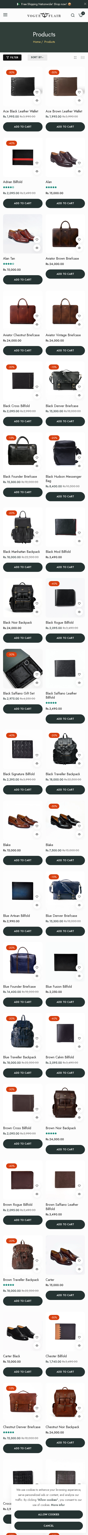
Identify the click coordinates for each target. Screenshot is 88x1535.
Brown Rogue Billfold (17, 1205)
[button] (37, 92)
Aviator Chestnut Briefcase (21, 335)
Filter (14, 57)
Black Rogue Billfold (59, 623)
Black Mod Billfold (58, 552)
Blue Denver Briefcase (61, 916)
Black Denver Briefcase (62, 406)
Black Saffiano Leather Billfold (61, 695)
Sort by (36, 57)
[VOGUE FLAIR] (44, 15)
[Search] (72, 15)
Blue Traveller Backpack (19, 1057)
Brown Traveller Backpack (21, 1280)
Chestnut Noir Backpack (62, 1427)
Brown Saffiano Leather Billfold (62, 1207)
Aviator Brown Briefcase (62, 259)
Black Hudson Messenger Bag (63, 479)
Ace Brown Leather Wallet (64, 111)
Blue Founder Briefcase (19, 987)
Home (37, 42)
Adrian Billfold (12, 182)
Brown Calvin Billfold (60, 1057)
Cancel (49, 1526)
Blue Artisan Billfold (16, 916)
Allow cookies (48, 1514)
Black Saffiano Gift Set (18, 693)
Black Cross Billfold (16, 406)
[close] (85, 4)
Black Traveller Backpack (63, 774)
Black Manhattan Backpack (21, 552)
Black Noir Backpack (17, 623)
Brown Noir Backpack (61, 1128)
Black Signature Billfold (19, 774)
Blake (7, 845)
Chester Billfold (56, 1356)
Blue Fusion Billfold (59, 987)
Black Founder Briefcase (20, 477)
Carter (50, 1280)
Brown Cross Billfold (17, 1128)
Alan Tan (9, 259)
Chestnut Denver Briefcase (22, 1427)
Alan (49, 182)
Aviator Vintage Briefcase (63, 335)
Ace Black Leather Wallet (20, 111)
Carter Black (11, 1356)
